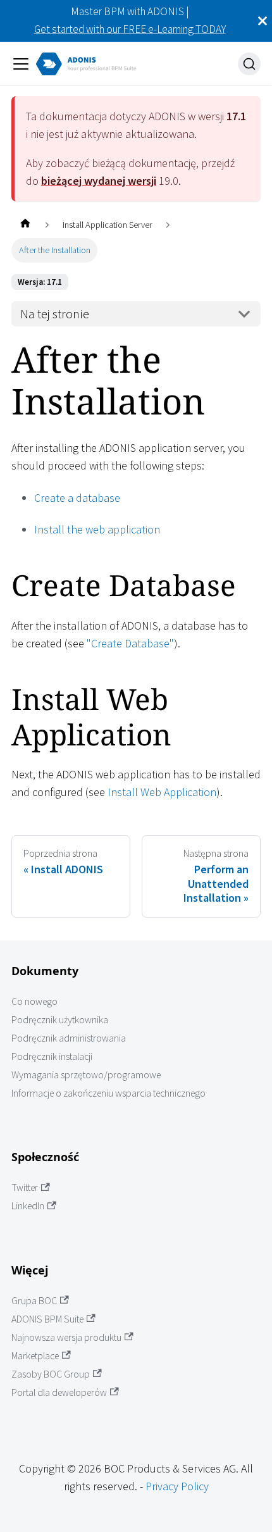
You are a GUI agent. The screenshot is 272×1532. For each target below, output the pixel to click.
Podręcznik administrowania (68, 1038)
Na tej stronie (54, 314)
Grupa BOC (34, 1301)
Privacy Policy (177, 1486)
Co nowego (34, 1001)
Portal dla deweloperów (59, 1392)
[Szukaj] (249, 64)
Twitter (24, 1187)
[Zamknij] (262, 21)
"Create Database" (130, 643)
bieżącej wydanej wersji (98, 180)
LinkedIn (27, 1206)
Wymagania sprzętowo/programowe (86, 1075)
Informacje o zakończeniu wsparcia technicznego (108, 1093)
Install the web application (97, 529)
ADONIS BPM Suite (47, 1319)
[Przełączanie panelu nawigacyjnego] (20, 63)
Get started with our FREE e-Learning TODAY (130, 29)
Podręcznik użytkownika (59, 1020)
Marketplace (35, 1356)
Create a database (77, 497)
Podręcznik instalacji (51, 1056)
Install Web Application (162, 792)
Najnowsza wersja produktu (66, 1337)
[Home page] (25, 225)
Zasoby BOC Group (50, 1374)
